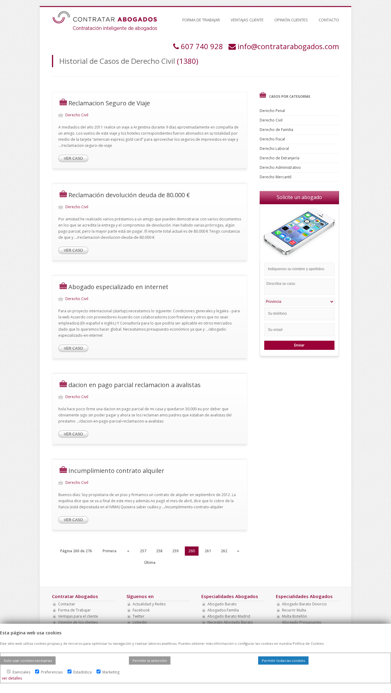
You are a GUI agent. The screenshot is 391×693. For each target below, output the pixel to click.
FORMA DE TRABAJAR (201, 20)
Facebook (141, 610)
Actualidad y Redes (149, 604)
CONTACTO (329, 20)
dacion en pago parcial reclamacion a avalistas (134, 385)
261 (208, 550)
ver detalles (12, 678)
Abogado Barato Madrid (228, 616)
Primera (109, 550)
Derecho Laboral (275, 148)
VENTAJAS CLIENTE (247, 20)
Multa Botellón (294, 616)
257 (143, 550)
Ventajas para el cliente (78, 616)
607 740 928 (202, 46)
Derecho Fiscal (273, 139)
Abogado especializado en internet (118, 287)
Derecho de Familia (277, 129)
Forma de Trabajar (74, 610)
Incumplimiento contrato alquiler (116, 470)
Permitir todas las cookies (283, 660)
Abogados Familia (223, 610)
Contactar (66, 604)
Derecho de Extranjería (280, 158)
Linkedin (140, 622)
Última (149, 562)
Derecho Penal (273, 110)
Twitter (138, 616)
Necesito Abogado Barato (230, 622)
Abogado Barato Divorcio (304, 604)
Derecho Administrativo (281, 167)
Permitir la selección (150, 660)
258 (159, 550)
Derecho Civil (271, 120)
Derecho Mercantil (276, 177)
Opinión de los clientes (78, 622)
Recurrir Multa (294, 610)
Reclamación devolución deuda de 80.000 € (129, 195)
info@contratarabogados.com (288, 46)
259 (175, 550)
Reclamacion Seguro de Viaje (109, 103)
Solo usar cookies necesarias (28, 660)
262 (224, 550)
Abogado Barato (222, 604)
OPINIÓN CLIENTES (291, 20)
